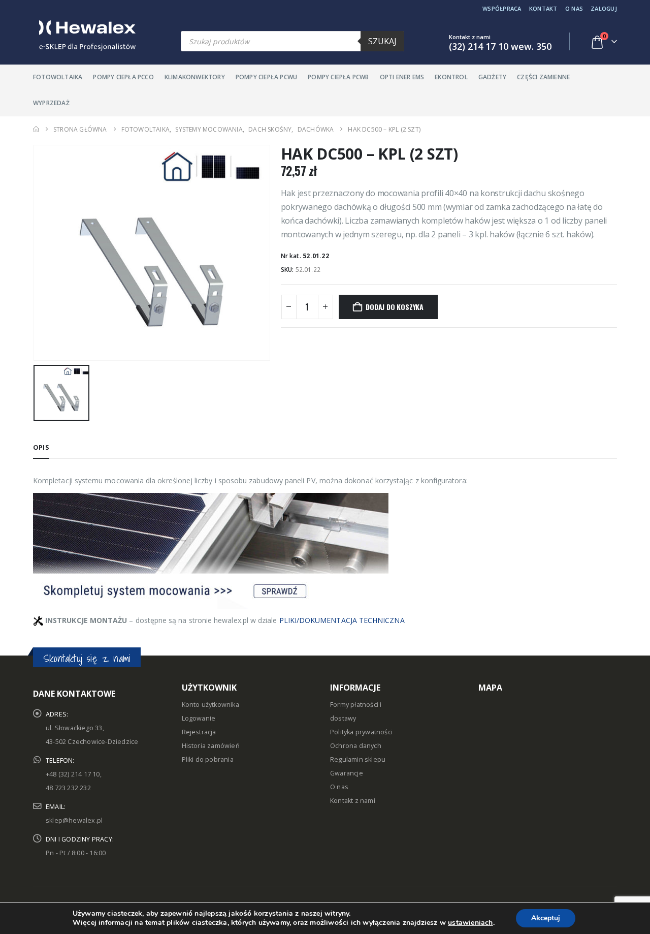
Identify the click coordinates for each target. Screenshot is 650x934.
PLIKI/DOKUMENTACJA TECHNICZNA (342, 620)
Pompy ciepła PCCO (123, 77)
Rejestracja (199, 732)
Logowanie (199, 718)
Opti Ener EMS (402, 77)
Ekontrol (451, 77)
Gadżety (492, 77)
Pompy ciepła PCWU (266, 77)
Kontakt (543, 8)
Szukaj (382, 41)
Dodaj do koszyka (395, 306)
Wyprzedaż (51, 103)
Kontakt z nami (352, 800)
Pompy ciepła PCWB (338, 77)
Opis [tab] (41, 447)
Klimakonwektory (195, 77)
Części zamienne (543, 77)
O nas (574, 8)
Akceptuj (545, 918)
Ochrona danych (355, 745)
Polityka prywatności (361, 732)
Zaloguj (604, 8)
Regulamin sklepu (357, 759)
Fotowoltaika (57, 77)
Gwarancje (346, 773)
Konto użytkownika (210, 704)
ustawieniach (470, 922)
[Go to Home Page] (36, 129)
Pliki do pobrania (208, 759)
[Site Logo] (84, 35)
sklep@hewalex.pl (74, 820)
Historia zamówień (211, 745)
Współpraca (502, 8)
